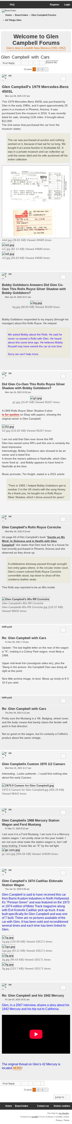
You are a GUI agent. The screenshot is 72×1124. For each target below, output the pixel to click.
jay (10, 75)
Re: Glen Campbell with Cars (24, 638)
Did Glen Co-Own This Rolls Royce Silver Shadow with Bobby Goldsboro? (33, 386)
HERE (17, 1068)
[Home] (9, 10)
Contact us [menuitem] (43, 1106)
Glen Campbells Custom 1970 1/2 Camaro (33, 764)
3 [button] (42, 69)
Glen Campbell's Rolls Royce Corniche (31, 527)
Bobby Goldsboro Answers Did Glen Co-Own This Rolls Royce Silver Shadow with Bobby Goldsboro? (34, 289)
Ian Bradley (64, 1113)
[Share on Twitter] (56, 266)
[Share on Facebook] (51, 266)
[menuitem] (10, 4)
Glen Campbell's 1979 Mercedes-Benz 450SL (35, 89)
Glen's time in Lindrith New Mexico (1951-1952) (36, 48)
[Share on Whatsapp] (65, 266)
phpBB (34, 1117)
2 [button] (38, 69)
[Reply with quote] (63, 78)
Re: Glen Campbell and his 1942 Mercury (33, 995)
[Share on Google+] (61, 266)
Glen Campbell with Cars (25, 57)
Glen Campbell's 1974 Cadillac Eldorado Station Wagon (32, 883)
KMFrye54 (7, 627)
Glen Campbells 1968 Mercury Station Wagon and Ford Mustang (30, 822)
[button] (46, 69)
